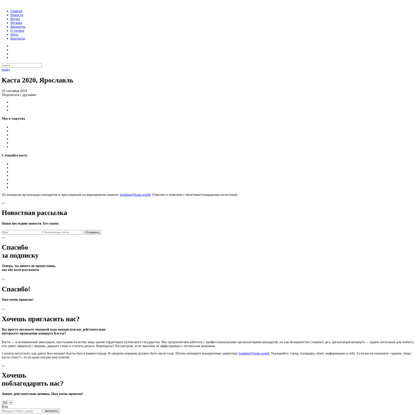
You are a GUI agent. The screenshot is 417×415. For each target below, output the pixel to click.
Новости (16, 15)
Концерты (17, 27)
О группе (17, 30)
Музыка (16, 23)
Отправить (92, 232)
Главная (16, 11)
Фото (14, 34)
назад (6, 69)
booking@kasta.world (135, 195)
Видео (15, 19)
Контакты (17, 38)
